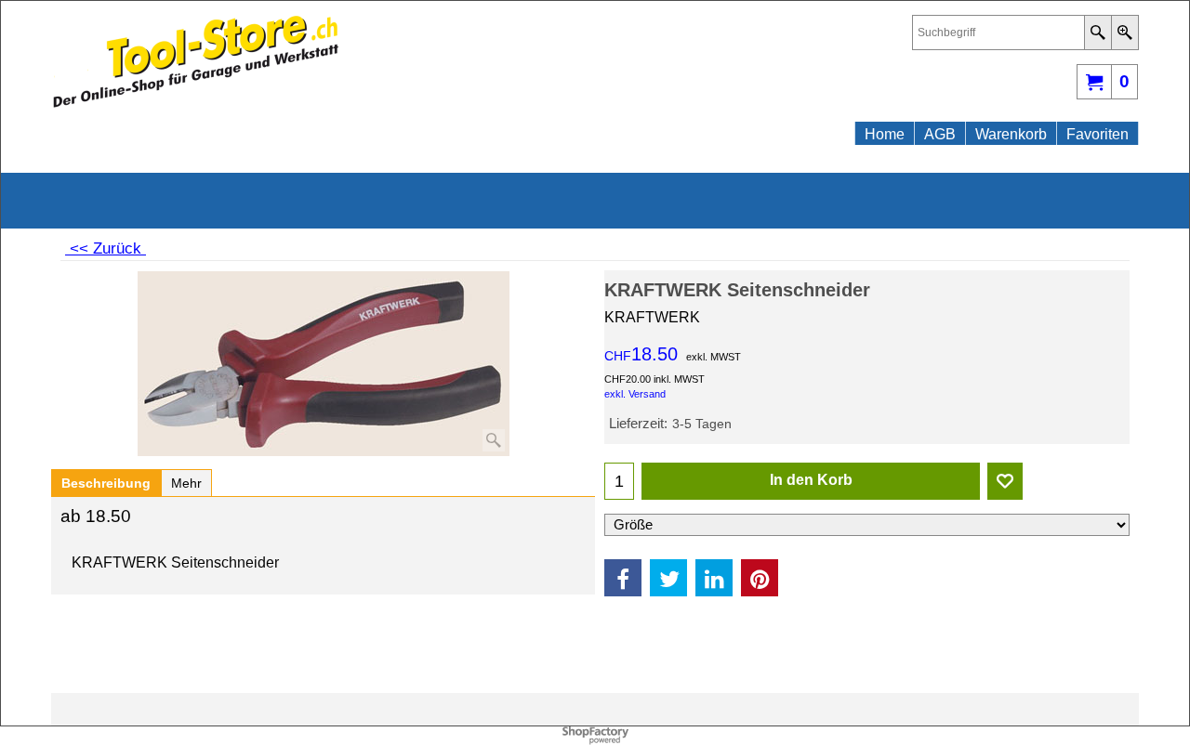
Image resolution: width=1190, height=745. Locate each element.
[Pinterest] (759, 577)
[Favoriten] (1005, 481)
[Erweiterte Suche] (1124, 32)
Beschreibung (106, 483)
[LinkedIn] (714, 577)
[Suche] (1097, 32)
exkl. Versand (635, 393)
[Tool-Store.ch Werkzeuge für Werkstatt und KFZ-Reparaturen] (214, 61)
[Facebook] (622, 577)
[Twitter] (668, 577)
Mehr (186, 483)
